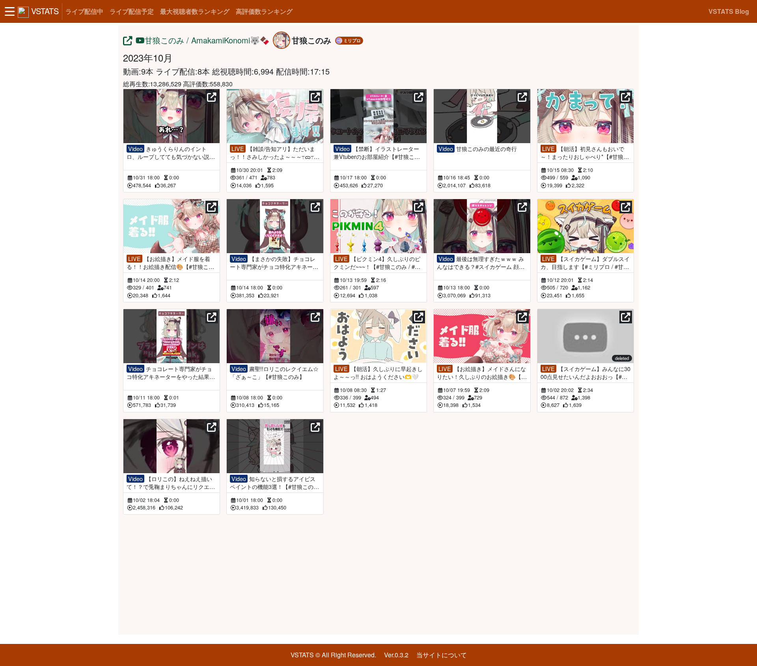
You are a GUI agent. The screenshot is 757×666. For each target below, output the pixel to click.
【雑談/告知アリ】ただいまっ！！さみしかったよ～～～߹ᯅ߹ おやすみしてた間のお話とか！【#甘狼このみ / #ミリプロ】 (273, 152)
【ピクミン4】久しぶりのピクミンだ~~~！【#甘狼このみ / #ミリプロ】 (377, 263)
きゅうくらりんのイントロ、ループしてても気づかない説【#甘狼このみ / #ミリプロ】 (168, 152)
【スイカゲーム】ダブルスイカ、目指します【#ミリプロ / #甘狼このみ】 (585, 263)
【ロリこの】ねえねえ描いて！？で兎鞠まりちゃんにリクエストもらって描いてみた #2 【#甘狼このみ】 (171, 483)
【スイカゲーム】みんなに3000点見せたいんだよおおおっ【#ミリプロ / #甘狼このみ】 (585, 373)
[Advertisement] (378, 573)
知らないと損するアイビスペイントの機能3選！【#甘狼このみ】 (272, 483)
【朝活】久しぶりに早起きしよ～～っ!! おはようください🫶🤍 (378, 373)
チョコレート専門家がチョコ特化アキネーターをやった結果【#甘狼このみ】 (169, 373)
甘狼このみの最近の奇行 (477, 149)
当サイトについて (441, 654)
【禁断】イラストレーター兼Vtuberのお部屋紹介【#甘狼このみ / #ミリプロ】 (377, 152)
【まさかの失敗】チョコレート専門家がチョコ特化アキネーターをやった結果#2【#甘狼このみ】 (274, 263)
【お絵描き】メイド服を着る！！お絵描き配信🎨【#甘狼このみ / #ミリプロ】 (170, 263)
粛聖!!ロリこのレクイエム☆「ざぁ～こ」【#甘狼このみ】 (274, 373)
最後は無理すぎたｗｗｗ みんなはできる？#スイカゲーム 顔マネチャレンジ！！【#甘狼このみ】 (480, 263)
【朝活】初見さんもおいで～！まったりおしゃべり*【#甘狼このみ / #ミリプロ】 (585, 152)
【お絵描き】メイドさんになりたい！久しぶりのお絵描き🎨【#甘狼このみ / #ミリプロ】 (481, 373)
